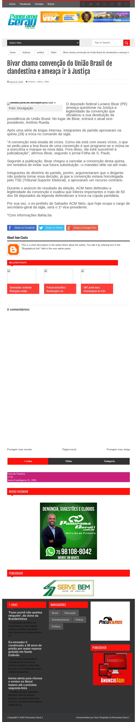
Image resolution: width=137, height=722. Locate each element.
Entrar (51, 4)
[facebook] (83, 4)
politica (40, 82)
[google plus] (126, 4)
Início (12, 4)
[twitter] (90, 4)
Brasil (55, 612)
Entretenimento (60, 619)
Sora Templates (101, 717)
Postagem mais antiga (118, 449)
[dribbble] (112, 4)
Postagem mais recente (19, 449)
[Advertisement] (68, 418)
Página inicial (69, 449)
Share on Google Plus (85, 227)
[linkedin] (119, 4)
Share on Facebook (25, 227)
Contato (39, 4)
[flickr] (104, 4)
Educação (70, 612)
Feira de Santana (16, 473)
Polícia (79, 619)
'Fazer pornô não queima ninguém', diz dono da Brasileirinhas (25, 615)
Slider (46, 82)
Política (56, 626)
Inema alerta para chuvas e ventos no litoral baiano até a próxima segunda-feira (25, 683)
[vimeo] (97, 4)
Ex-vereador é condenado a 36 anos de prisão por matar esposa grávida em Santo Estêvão (25, 649)
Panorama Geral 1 (121, 717)
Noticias (31, 82)
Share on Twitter (54, 227)
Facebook (25, 4)
